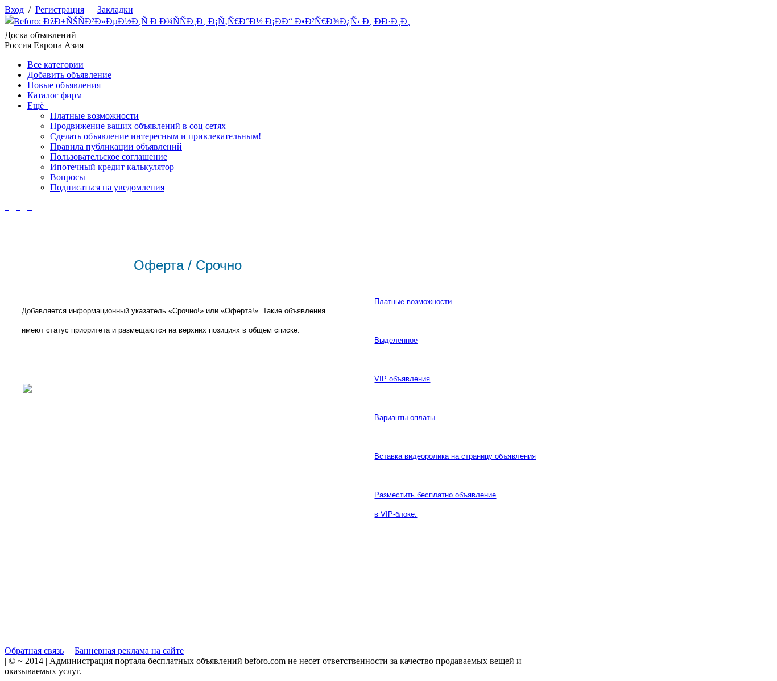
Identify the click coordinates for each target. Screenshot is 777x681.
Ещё (37, 105)
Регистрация (59, 9)
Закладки (115, 9)
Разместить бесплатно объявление (435, 495)
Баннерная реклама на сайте (129, 650)
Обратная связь (34, 650)
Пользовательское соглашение (108, 156)
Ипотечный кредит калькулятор (112, 167)
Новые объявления (64, 85)
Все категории (55, 64)
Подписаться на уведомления (107, 187)
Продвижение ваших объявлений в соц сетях (138, 126)
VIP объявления (402, 379)
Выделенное (396, 340)
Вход (14, 9)
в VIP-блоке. (395, 514)
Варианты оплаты (404, 417)
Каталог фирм (54, 95)
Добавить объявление (69, 75)
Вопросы (67, 177)
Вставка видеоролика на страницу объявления (455, 456)
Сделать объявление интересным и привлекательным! (155, 136)
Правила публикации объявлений (116, 146)
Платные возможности (94, 116)
